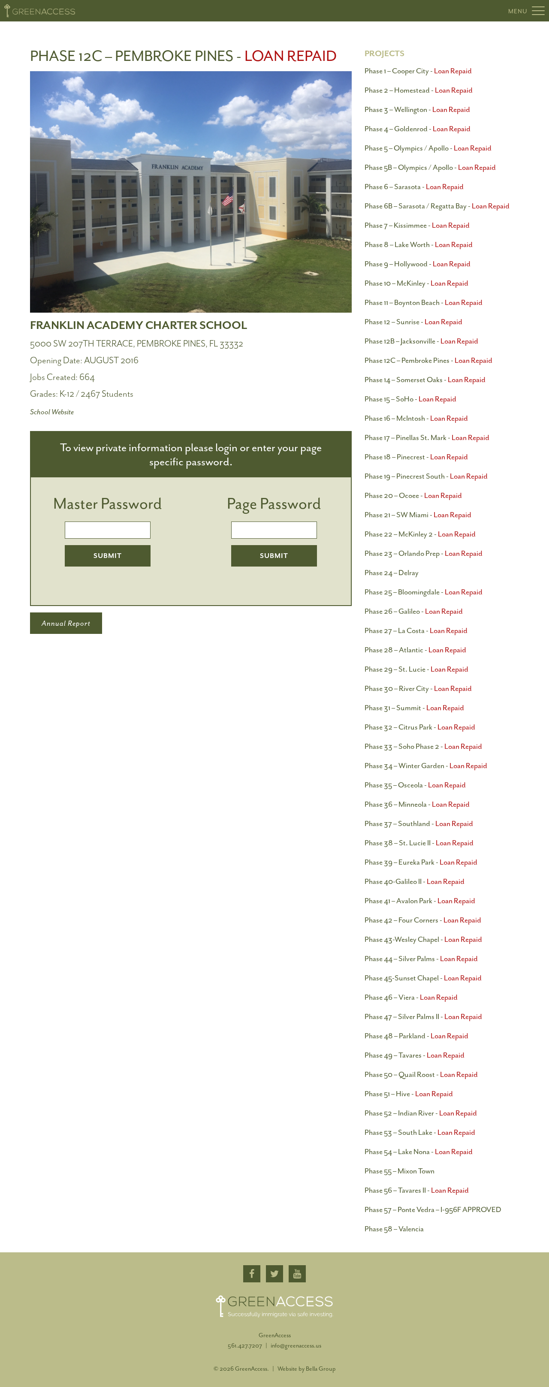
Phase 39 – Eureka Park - (421, 862)
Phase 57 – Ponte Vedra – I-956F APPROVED (433, 1209)
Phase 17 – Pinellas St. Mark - (427, 437)
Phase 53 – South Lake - (420, 1132)
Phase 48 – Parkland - (416, 1035)
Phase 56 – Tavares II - (417, 1190)
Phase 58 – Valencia (394, 1228)
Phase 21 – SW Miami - (418, 514)
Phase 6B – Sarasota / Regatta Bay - (437, 206)
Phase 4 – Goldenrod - (418, 128)
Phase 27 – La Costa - (416, 630)
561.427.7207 (245, 1345)
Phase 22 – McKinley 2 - (420, 534)
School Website (52, 411)
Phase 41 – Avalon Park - (420, 900)
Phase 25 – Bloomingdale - (424, 592)
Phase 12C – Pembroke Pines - (428, 360)
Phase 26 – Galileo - (414, 611)
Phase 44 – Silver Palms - (421, 958)
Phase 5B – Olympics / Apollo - (430, 167)
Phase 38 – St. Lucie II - (419, 842)
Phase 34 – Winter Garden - (426, 765)
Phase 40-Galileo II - (415, 881)
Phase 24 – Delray (392, 572)
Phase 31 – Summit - (414, 707)
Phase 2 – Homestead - (419, 90)
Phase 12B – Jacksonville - (421, 341)
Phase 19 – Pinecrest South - (426, 476)
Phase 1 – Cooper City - (418, 70)
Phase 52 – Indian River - (421, 1113)
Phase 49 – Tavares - (415, 1055)
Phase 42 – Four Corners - (423, 920)
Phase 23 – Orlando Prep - (424, 553)
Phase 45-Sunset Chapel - (423, 978)
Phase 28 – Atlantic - (415, 649)
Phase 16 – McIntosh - (416, 418)
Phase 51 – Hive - (409, 1093)
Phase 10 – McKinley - (416, 283)
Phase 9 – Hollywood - (418, 263)
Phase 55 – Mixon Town (399, 1171)
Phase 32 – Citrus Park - (420, 727)
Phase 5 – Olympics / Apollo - (428, 148)
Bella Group (321, 1368)
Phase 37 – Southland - (419, 823)
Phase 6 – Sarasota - (414, 186)
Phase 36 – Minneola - (417, 804)
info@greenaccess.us (296, 1345)
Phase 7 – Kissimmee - (417, 225)
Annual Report (66, 623)
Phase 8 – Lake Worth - (419, 244)
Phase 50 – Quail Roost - (421, 1074)
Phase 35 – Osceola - (415, 785)
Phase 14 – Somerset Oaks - (425, 379)
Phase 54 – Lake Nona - (419, 1151)
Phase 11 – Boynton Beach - (424, 302)
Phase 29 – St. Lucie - (416, 669)
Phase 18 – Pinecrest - (416, 456)
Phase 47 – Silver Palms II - (423, 1016)
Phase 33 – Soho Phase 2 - (423, 746)
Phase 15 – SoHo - (410, 399)
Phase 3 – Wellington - (417, 109)
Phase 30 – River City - (418, 688)
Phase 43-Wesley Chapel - (423, 939)
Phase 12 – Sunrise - (413, 321)
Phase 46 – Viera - (411, 997)
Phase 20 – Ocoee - (413, 495)
